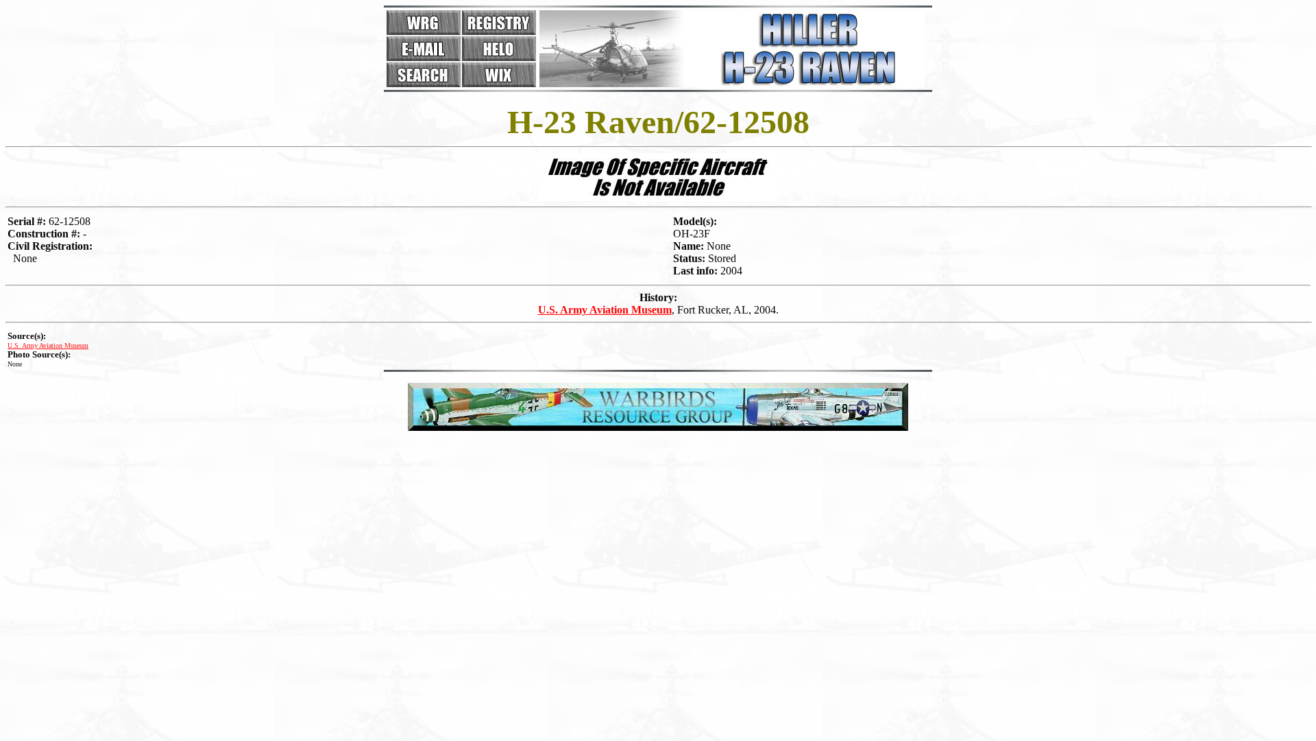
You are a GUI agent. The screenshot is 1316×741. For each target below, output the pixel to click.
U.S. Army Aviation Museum (605, 310)
